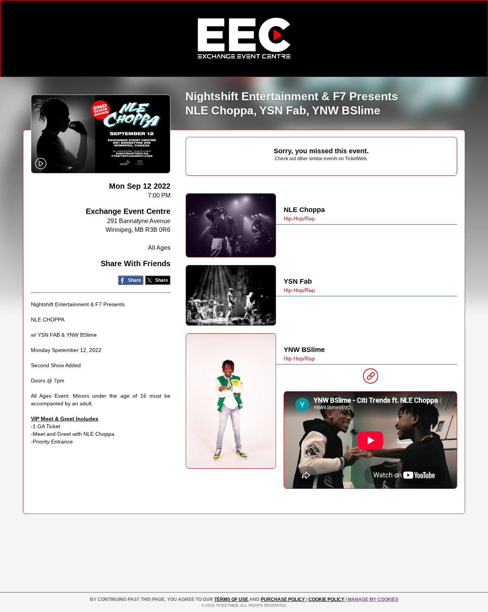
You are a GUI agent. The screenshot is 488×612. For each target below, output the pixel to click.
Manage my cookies (373, 599)
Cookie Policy (326, 599)
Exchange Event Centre (128, 211)
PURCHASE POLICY (283, 599)
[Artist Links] (370, 377)
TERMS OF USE (231, 599)
